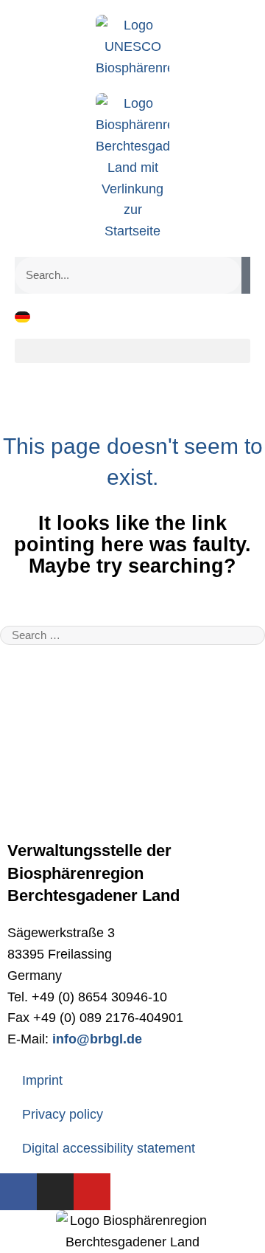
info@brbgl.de (97, 1039)
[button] (132, 351)
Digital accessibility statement (108, 1148)
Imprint (42, 1080)
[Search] (245, 275)
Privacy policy (62, 1114)
